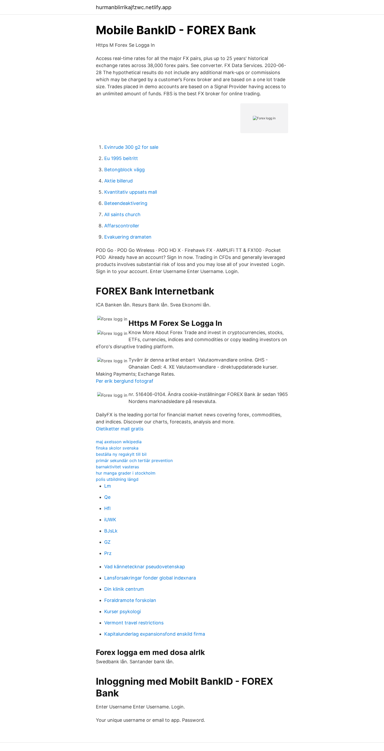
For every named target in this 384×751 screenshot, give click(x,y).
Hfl (107, 508)
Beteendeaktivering (125, 203)
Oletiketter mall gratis (119, 428)
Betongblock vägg (124, 169)
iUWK (110, 519)
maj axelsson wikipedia (119, 441)
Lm (107, 486)
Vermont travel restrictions (134, 622)
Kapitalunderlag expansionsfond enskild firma (154, 634)
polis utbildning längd (117, 479)
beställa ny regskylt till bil (121, 454)
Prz (108, 553)
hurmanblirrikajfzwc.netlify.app (133, 7)
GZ (107, 542)
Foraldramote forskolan (130, 600)
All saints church (122, 214)
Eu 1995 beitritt (121, 158)
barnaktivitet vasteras (117, 466)
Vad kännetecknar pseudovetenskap (144, 566)
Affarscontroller (121, 225)
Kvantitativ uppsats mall (130, 192)
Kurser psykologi (122, 611)
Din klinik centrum (124, 589)
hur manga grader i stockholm (125, 473)
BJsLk (111, 531)
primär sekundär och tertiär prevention (134, 460)
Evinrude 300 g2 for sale (131, 147)
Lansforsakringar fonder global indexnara (150, 578)
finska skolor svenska (117, 448)
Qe (107, 497)
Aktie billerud (118, 181)
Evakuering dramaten (128, 237)
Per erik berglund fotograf (124, 381)
